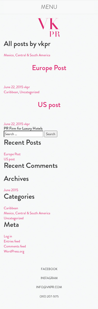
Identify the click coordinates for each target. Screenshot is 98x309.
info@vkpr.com (49, 287)
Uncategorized (29, 91)
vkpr (27, 86)
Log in (8, 236)
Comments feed (15, 246)
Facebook (49, 269)
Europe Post (49, 68)
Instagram (49, 278)
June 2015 (11, 189)
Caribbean (11, 91)
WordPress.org (14, 251)
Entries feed (12, 241)
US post (49, 104)
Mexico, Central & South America (27, 55)
